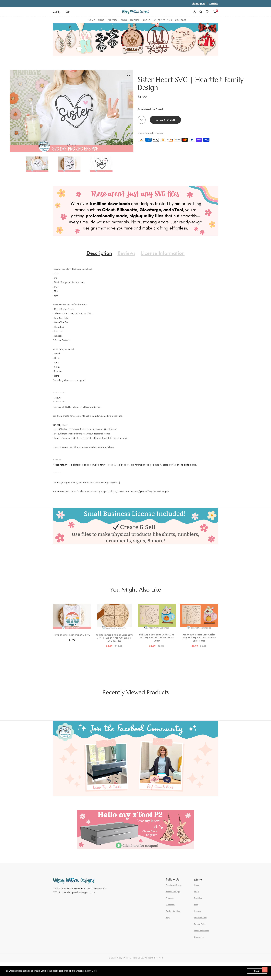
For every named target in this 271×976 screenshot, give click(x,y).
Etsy (168, 917)
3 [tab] (75, 145)
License (197, 911)
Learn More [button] (91, 971)
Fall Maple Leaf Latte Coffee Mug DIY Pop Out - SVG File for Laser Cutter (156, 637)
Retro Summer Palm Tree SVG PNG (72, 634)
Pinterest (170, 898)
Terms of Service (201, 930)
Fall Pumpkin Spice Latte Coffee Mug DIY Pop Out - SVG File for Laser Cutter (199, 637)
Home (196, 885)
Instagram (170, 904)
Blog (196, 904)
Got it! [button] (257, 971)
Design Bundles (173, 911)
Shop (196, 891)
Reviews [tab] (126, 253)
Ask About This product (152, 108)
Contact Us (199, 937)
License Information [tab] (163, 253)
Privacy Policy (200, 917)
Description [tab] (99, 253)
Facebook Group (173, 885)
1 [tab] (68, 145)
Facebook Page (173, 891)
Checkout (213, 3)
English (56, 11)
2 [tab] (72, 145)
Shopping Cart (198, 3)
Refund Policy (200, 924)
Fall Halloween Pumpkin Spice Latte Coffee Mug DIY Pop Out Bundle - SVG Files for (114, 637)
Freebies (198, 898)
